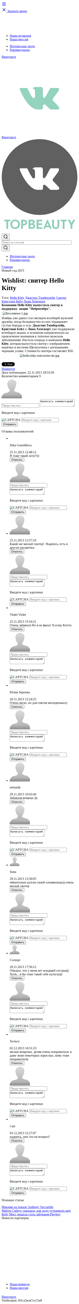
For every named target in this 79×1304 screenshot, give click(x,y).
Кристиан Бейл (12, 301)
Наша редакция (20, 35)
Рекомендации (20, 50)
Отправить (9, 424)
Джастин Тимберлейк (40, 297)
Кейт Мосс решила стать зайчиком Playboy (31, 1214)
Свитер (61, 297)
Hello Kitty (17, 297)
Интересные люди (22, 46)
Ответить (17, 459)
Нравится (8, 369)
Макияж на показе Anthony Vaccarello (27, 1207)
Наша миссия (19, 39)
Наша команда (20, 1284)
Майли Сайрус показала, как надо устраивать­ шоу (36, 1210)
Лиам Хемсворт (34, 301)
